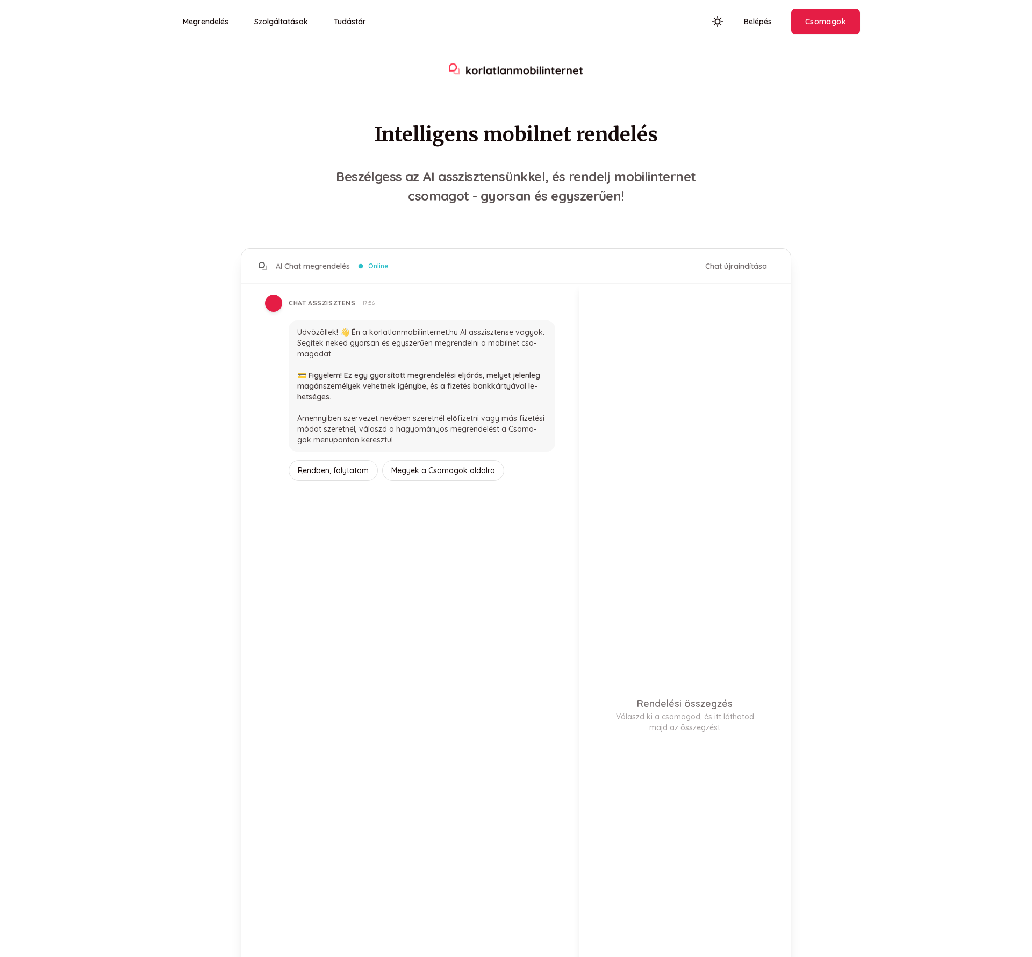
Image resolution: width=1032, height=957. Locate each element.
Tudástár (350, 21)
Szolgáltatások (281, 21)
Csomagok (825, 21)
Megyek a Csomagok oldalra (443, 470)
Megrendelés (205, 21)
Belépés (758, 21)
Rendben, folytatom (333, 470)
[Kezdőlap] (516, 70)
